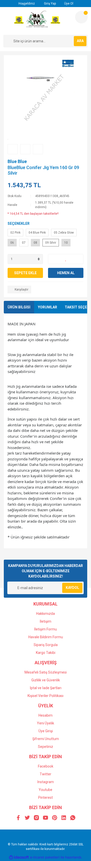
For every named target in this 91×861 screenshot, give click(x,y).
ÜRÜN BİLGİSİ (19, 307)
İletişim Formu (45, 629)
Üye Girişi (45, 731)
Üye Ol (68, 3)
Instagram (45, 782)
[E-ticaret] (45, 857)
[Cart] (81, 17)
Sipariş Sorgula (46, 645)
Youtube (45, 790)
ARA (80, 41)
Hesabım (45, 715)
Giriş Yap (49, 3)
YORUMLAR (47, 307)
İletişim (45, 621)
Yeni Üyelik (45, 723)
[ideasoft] (19, 857)
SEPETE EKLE (25, 273)
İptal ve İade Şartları (45, 688)
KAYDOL (72, 588)
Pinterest (45, 797)
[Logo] (37, 21)
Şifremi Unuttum (45, 739)
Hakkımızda (45, 614)
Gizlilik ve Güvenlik (45, 680)
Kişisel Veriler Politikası (45, 696)
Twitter (45, 774)
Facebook (45, 766)
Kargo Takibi (45, 653)
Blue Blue (17, 161)
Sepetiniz (45, 747)
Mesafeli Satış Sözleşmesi (46, 672)
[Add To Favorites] (65, 259)
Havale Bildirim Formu (45, 637)
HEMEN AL (66, 273)
